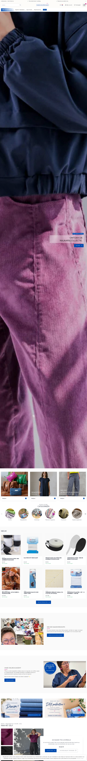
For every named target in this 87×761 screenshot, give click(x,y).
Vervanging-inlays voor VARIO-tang (31, 593)
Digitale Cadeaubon (19, 9)
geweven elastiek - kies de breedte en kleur (75, 558)
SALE (45, 9)
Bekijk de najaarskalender (55, 635)
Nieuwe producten (43, 602)
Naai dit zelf (50, 750)
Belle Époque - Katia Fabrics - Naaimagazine (10, 593)
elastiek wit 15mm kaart (31, 558)
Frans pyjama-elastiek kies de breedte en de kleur (54, 558)
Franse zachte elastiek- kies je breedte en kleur (10, 559)
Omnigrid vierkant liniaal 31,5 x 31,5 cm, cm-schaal (54, 593)
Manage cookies (80, 758)
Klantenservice (37, 9)
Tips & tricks (29, 9)
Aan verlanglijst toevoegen (67, 750)
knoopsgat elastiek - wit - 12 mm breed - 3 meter (75, 593)
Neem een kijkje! (10, 680)
